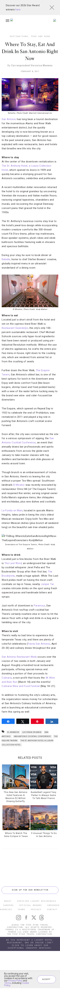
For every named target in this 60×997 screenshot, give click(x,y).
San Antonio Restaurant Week (19, 656)
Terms (7, 983)
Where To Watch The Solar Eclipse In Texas (16, 834)
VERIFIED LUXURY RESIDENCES (36, 901)
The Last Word (13, 563)
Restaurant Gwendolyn (15, 327)
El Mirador (19, 484)
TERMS (21, 909)
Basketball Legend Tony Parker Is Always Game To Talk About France (43, 795)
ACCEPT (46, 979)
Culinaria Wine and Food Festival (21, 686)
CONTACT (52, 909)
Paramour (39, 605)
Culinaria (7, 677)
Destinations (19, 36)
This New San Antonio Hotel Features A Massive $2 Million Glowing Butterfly (15, 796)
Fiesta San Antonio (39, 643)
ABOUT (8, 901)
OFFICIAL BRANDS (30, 905)
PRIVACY (36, 909)
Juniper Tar (47, 584)
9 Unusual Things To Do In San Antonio (44, 834)
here (17, 9)
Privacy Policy (15, 980)
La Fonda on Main (12, 510)
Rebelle (6, 259)
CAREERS (8, 905)
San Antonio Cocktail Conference (32, 736)
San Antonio (9, 119)
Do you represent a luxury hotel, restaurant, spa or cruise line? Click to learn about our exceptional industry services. (30, 944)
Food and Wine (40, 36)
